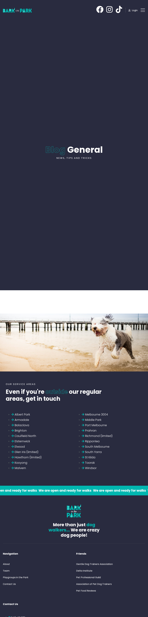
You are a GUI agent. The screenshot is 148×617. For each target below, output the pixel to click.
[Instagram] (109, 9)
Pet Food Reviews (86, 590)
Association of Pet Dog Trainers (94, 584)
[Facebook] (99, 9)
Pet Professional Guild (88, 577)
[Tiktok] (119, 9)
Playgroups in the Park (15, 577)
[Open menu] (142, 10)
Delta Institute (84, 570)
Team (6, 570)
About (6, 564)
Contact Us (9, 584)
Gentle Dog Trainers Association (94, 564)
